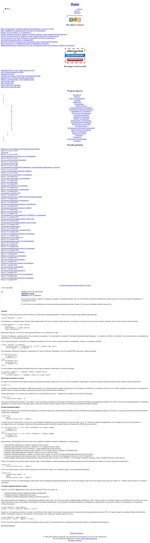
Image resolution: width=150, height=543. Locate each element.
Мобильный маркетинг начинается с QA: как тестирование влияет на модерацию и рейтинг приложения (37, 45)
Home (75, 4)
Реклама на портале (75, 540)
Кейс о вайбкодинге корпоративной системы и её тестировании (23, 31)
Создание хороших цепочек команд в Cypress (75, 285)
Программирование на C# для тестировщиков (17, 274)
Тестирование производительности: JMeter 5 (16, 208)
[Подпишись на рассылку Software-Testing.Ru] (75, 21)
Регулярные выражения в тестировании (15, 200)
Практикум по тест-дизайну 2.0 (12, 237)
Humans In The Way (7, 74)
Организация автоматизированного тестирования (18, 204)
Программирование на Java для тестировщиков (17, 241)
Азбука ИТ (4, 152)
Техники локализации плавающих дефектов (16, 171)
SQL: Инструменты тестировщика (13, 259)
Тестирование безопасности (10, 226)
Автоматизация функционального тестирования (18, 248)
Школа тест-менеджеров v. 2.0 (11, 211)
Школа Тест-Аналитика (9, 245)
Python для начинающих (9, 182)
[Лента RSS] (79, 21)
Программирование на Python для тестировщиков (18, 156)
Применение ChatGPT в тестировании (14, 186)
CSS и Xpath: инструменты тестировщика (15, 178)
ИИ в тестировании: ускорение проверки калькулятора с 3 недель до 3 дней (27, 29)
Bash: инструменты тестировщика (13, 252)
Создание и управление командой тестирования (17, 233)
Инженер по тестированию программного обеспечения (20, 149)
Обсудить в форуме (8, 525)
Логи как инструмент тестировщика (13, 160)
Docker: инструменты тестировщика (13, 256)
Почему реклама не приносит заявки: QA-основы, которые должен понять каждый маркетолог (34, 34)
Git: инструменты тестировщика (12, 267)
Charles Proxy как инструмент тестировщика (16, 175)
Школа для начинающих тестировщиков (15, 189)
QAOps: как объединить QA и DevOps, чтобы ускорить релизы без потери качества (30, 36)
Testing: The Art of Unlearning (11, 85)
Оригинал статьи (28, 293)
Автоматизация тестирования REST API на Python (18, 222)
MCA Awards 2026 (7, 83)
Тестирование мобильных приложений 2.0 (16, 230)
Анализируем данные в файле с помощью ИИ (17, 40)
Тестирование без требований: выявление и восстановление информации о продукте (30, 167)
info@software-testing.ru (89, 538)
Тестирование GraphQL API (10, 193)
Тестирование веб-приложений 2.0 (13, 270)
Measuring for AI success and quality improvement (17, 78)
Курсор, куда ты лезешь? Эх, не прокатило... (16, 32)
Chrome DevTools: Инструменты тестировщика (17, 263)
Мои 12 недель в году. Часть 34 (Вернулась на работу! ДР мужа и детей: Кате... (28, 38)
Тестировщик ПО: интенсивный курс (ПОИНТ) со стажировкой (23, 215)
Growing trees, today (7, 81)
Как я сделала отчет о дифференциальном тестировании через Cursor (25, 43)
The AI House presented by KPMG (12, 72)
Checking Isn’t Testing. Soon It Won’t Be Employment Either (21, 76)
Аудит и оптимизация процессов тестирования (17, 278)
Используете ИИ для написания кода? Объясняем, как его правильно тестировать (29, 42)
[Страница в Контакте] (71, 21)
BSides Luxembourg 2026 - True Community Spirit (17, 79)
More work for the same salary (11, 87)
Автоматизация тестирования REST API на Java (17, 219)
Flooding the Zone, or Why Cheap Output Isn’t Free (17, 70)
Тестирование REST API (9, 163)
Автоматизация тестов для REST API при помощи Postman (21, 197)
